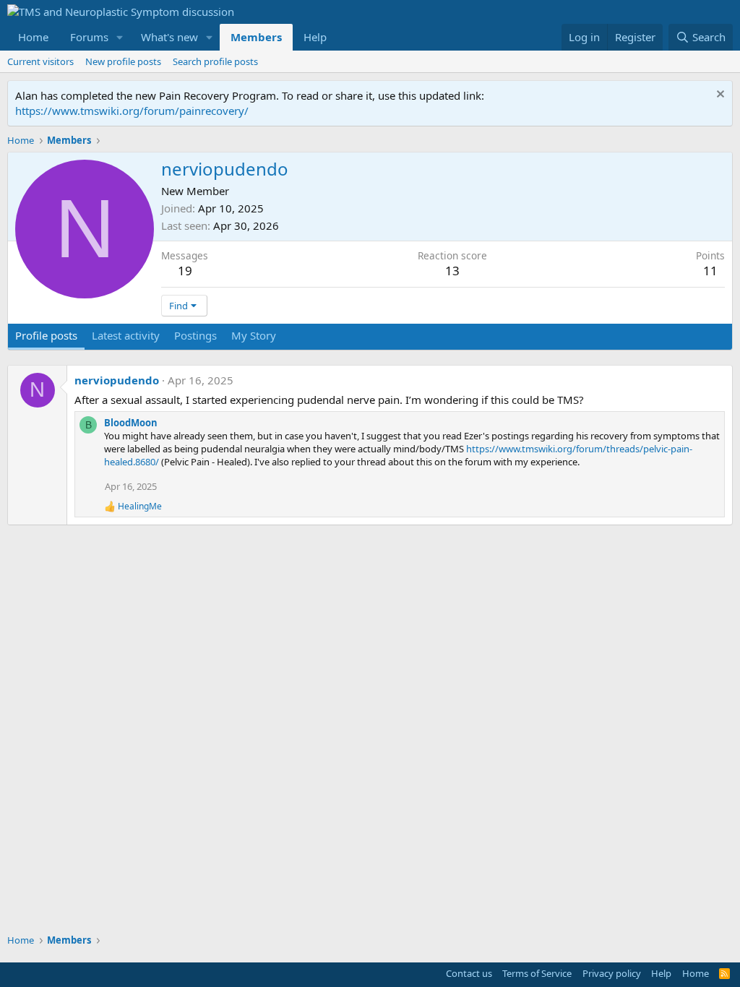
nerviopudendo (116, 380)
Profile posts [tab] (46, 335)
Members (256, 37)
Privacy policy (611, 973)
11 (710, 270)
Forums (89, 37)
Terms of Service (537, 973)
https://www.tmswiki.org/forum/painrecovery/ (132, 110)
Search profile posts (215, 61)
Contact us (469, 973)
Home (33, 37)
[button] (120, 37)
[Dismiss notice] (719, 95)
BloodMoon (131, 422)
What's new (169, 37)
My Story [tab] (253, 335)
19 (185, 270)
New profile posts (123, 61)
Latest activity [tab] (126, 335)
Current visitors (40, 61)
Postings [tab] (195, 335)
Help (315, 37)
